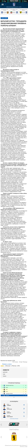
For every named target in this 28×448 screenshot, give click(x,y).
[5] (5, 365)
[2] (2, 365)
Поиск (4, 376)
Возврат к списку (7, 364)
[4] (4, 365)
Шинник (5, 372)
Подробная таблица (14, 397)
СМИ (4, 374)
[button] (1, 425)
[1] (1, 365)
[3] (3, 365)
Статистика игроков (14, 418)
